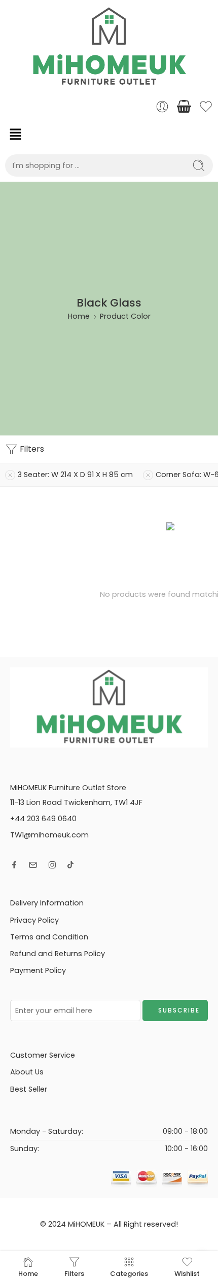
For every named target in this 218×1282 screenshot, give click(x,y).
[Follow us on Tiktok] (70, 864)
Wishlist (187, 1273)
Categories (129, 1273)
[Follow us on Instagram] (52, 864)
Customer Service (42, 1055)
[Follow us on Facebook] (14, 865)
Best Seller (28, 1089)
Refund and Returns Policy (57, 954)
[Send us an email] (33, 864)
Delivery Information (47, 903)
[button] (109, 134)
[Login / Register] (162, 106)
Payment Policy (38, 970)
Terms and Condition (49, 937)
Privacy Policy (34, 920)
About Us (27, 1072)
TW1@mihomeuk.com (49, 835)
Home (79, 316)
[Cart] (184, 106)
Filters (31, 449)
